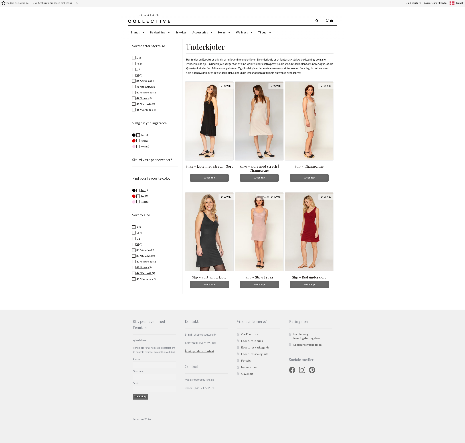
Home (222, 32)
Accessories (200, 32)
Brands (135, 32)
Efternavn (138, 371)
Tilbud (262, 32)
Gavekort (247, 373)
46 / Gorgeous (144, 109)
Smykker (181, 32)
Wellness (242, 32)
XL (137, 75)
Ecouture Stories (252, 340)
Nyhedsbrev (249, 367)
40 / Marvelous (145, 92)
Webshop (209, 177)
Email (136, 383)
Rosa (143, 146)
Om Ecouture (413, 2)
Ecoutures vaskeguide (255, 347)
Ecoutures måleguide (254, 354)
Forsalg (246, 360)
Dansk (460, 2)
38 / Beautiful (144, 86)
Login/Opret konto (435, 2)
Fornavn (137, 359)
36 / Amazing (143, 80)
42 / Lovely (142, 98)
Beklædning (157, 32)
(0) (328, 20)
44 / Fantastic (144, 104)
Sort (143, 135)
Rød (143, 140)
